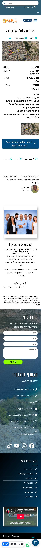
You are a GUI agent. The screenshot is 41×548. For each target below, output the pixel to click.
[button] (35, 20)
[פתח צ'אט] (35, 542)
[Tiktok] (9, 446)
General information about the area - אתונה (19, 144)
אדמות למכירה (18, 38)
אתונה (32, 38)
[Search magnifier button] (4, 3)
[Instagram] (24, 446)
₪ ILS (21, 544)
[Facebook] (31, 446)
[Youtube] (16, 446)
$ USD (13, 544)
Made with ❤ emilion (11, 536)
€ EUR (5, 544)
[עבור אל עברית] (38, 12)
